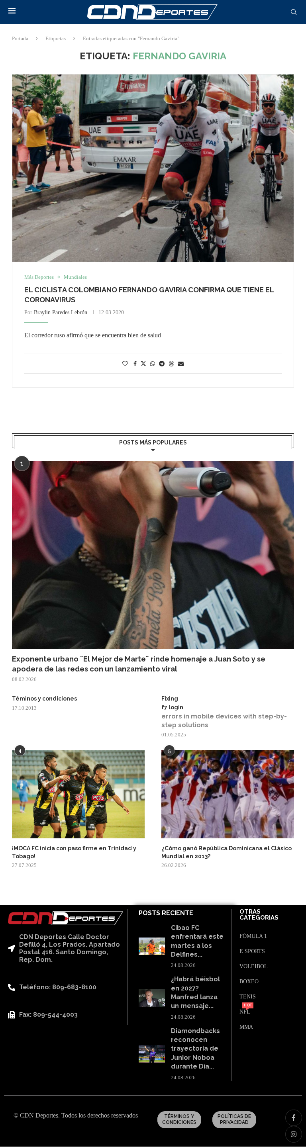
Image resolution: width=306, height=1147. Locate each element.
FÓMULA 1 (253, 936)
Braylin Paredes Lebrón (60, 312)
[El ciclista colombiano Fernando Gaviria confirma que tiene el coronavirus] (153, 168)
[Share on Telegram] (162, 364)
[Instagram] (293, 1134)
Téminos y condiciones (44, 698)
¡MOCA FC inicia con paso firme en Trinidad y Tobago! (74, 852)
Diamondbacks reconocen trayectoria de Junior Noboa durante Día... (195, 1049)
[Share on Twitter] (143, 363)
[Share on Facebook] (135, 364)
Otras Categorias (259, 915)
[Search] (294, 12)
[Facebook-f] (293, 1118)
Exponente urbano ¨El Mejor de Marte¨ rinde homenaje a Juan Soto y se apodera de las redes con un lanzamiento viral (138, 664)
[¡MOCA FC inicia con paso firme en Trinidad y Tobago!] (78, 794)
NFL (244, 1012)
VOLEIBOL (253, 966)
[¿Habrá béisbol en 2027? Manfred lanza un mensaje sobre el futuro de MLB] (152, 997)
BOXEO (249, 982)
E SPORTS (252, 951)
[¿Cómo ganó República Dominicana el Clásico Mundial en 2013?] (227, 794)
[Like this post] (125, 364)
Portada (20, 38)
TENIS (247, 997)
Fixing (169, 698)
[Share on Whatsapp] (152, 364)
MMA (246, 1027)
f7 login (172, 707)
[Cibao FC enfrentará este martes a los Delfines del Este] (152, 946)
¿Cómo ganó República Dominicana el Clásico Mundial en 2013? (226, 852)
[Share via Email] (181, 364)
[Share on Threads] (171, 363)
